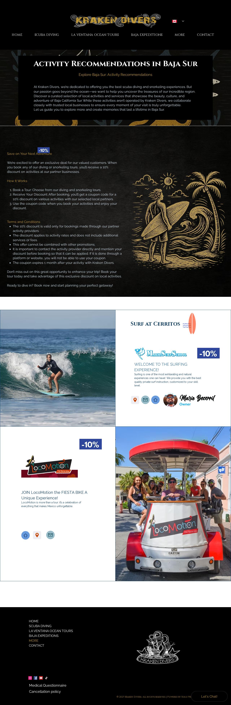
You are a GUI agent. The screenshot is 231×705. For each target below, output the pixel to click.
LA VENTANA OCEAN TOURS (44, 631)
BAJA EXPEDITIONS (43, 636)
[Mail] (145, 400)
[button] (95, 35)
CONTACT (36, 645)
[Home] (155, 400)
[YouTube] (41, 678)
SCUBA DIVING (40, 626)
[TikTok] (46, 678)
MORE (33, 640)
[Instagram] (30, 678)
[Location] (135, 400)
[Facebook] (35, 678)
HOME (34, 621)
